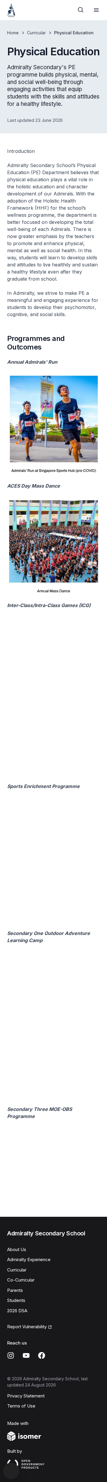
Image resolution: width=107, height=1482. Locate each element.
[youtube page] (26, 1355)
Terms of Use (21, 1406)
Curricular (36, 32)
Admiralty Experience (29, 1259)
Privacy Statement (26, 1396)
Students (16, 1300)
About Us (16, 1249)
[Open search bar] (81, 10)
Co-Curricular (20, 1280)
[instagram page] (10, 1355)
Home (13, 32)
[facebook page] (41, 1355)
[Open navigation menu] (96, 10)
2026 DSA (17, 1310)
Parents (15, 1290)
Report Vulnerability (27, 1326)
